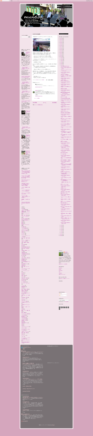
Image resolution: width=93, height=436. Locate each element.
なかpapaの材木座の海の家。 (66, 98)
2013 (61, 52)
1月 (61, 232)
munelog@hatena (26, 409)
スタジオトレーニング (25, 326)
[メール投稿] (46, 79)
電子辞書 (22, 260)
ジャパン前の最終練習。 (65, 145)
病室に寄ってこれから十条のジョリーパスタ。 (66, 119)
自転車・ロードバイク (25, 224)
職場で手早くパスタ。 (64, 193)
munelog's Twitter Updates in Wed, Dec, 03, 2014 (25, 83)
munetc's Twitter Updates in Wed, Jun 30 (65, 223)
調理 (22, 223)
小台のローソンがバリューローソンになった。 (66, 70)
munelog (24, 410)
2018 (61, 45)
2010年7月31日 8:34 (38, 96)
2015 (61, 49)
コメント (61, 295)
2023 (61, 38)
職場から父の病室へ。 (64, 141)
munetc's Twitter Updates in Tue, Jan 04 (25, 101)
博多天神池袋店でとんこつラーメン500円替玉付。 (66, 180)
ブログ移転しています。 (27, 402)
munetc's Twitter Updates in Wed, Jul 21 (65, 109)
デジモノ (22, 234)
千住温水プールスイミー (25, 302)
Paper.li (24, 348)
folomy (60, 269)
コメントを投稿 (36, 98)
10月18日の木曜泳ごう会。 (28, 53)
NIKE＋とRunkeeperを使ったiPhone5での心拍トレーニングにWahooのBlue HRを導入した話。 (25, 172)
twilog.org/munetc (26, 357)
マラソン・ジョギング (25, 216)
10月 (62, 60)
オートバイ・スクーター (25, 283)
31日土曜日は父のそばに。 (65, 66)
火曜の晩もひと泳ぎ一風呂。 (66, 191)
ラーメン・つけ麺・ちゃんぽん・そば (25, 240)
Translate (66, 301)
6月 (61, 225)
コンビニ (22, 285)
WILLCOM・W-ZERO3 (25, 248)
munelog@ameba (26, 396)
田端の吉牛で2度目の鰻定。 (28, 136)
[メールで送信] (48, 79)
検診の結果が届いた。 (64, 202)
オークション (23, 335)
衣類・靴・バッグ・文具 (25, 295)
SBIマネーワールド (62, 274)
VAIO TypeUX (23, 291)
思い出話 (22, 255)
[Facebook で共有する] (51, 79)
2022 (61, 39)
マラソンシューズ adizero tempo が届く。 (25, 193)
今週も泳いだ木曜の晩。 (65, 74)
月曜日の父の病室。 (64, 88)
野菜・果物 (23, 312)
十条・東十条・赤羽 (24, 257)
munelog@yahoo (26, 371)
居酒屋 (22, 265)
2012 (61, 53)
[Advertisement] (40, 29)
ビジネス (22, 233)
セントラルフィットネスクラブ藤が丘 (25, 338)
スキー (22, 336)
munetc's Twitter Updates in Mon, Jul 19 (65, 121)
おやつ (22, 276)
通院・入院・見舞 (24, 215)
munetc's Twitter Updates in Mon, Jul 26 (65, 84)
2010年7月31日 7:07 (38, 87)
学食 (22, 274)
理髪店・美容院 (24, 290)
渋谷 (22, 325)
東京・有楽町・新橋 (24, 289)
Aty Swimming (23, 279)
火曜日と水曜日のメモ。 (65, 80)
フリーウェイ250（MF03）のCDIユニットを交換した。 (25, 196)
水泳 (22, 208)
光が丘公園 (23, 244)
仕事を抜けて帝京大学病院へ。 (66, 112)
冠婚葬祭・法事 (24, 320)
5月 (61, 226)
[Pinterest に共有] (52, 79)
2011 (61, 55)
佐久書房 (22, 226)
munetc (36, 90)
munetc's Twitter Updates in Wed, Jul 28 (65, 78)
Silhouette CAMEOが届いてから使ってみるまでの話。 (25, 203)
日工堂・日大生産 (24, 218)
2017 (61, 46)
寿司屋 (22, 321)
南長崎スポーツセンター (25, 304)
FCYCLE (22, 280)
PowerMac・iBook (24, 297)
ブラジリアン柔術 (24, 301)
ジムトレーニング (24, 229)
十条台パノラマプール (25, 331)
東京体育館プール (24, 263)
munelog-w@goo (26, 378)
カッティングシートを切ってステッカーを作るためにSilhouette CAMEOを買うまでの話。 (25, 176)
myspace (60, 273)
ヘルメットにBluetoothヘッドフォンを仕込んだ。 (25, 190)
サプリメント (23, 298)
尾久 (22, 245)
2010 (61, 56)
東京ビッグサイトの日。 (65, 184)
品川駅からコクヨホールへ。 (66, 171)
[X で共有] (50, 79)
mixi (59, 271)
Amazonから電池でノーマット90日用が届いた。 (66, 173)
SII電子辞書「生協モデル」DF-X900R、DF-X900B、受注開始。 (25, 184)
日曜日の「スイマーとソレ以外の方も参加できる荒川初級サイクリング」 (66, 164)
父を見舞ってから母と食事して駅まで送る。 (66, 102)
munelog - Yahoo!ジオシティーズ (28, 388)
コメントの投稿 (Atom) (39, 104)
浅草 (22, 324)
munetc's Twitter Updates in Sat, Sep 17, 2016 (25, 92)
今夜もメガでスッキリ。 (65, 111)
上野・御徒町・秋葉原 (25, 242)
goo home (60, 270)
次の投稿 (35, 102)
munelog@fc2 (25, 421)
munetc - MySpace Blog (27, 386)
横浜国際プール (24, 316)
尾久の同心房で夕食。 (64, 152)
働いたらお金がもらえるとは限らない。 (29, 364)
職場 (22, 222)
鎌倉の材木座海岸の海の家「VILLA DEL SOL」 (65, 93)
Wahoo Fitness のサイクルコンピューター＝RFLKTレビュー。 (25, 181)
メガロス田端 (23, 209)
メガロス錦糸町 (24, 228)
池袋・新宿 (23, 275)
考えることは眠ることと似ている (28, 363)
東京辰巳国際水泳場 (24, 247)
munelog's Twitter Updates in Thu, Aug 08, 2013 (25, 128)
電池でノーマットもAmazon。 (66, 201)
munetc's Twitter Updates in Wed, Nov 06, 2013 (25, 68)
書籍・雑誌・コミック (25, 266)
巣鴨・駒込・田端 (24, 332)
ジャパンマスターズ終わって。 (66, 123)
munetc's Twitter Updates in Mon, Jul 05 (65, 195)
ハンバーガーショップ (25, 270)
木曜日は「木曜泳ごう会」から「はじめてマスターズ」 (66, 218)
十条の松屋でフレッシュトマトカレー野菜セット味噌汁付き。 (66, 132)
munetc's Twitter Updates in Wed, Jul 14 (65, 147)
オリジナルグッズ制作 (25, 313)
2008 (61, 235)
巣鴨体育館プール (24, 322)
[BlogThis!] (49, 79)
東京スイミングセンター (25, 213)
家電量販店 (23, 259)
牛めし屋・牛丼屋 (24, 230)
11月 (62, 59)
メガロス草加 (23, 315)
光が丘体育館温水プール (25, 261)
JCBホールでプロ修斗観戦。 (28, 112)
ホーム (44, 102)
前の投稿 (54, 102)
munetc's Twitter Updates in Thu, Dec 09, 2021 (25, 77)
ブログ (22, 256)
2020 (61, 42)
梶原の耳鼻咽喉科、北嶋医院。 (66, 160)
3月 (61, 229)
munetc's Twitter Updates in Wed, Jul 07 (65, 186)
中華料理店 (23, 252)
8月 (61, 63)
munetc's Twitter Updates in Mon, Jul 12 (65, 156)
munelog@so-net (26, 401)
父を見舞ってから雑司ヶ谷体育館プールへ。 (66, 76)
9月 (61, 62)
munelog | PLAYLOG (26, 391)
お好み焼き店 (23, 317)
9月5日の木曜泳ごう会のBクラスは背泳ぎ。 (28, 152)
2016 (61, 48)
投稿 (61, 293)
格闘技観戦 (23, 286)
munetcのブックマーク (27, 347)
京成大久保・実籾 (24, 278)
